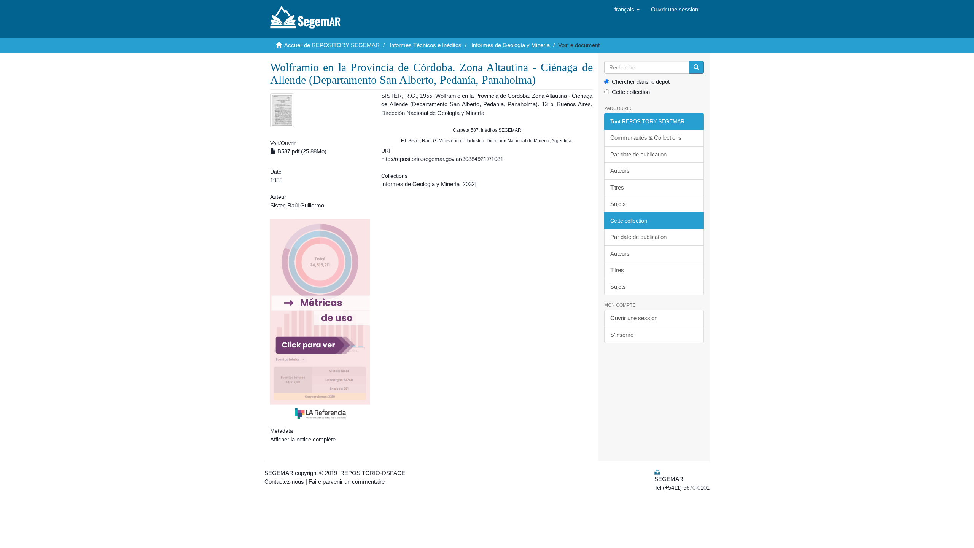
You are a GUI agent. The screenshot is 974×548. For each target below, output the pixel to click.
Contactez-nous (284, 481)
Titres (617, 187)
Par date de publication (638, 154)
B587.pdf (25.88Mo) (301, 151)
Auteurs (620, 170)
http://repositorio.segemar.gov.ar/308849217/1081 (442, 159)
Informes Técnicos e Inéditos (426, 45)
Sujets (618, 204)
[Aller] (696, 67)
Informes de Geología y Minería (510, 45)
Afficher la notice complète (303, 439)
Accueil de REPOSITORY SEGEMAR (332, 45)
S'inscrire (621, 334)
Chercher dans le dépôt (641, 81)
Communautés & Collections (645, 137)
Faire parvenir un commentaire (347, 481)
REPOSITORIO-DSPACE (372, 473)
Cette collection (631, 92)
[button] (627, 9)
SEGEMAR (278, 473)
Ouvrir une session (633, 318)
